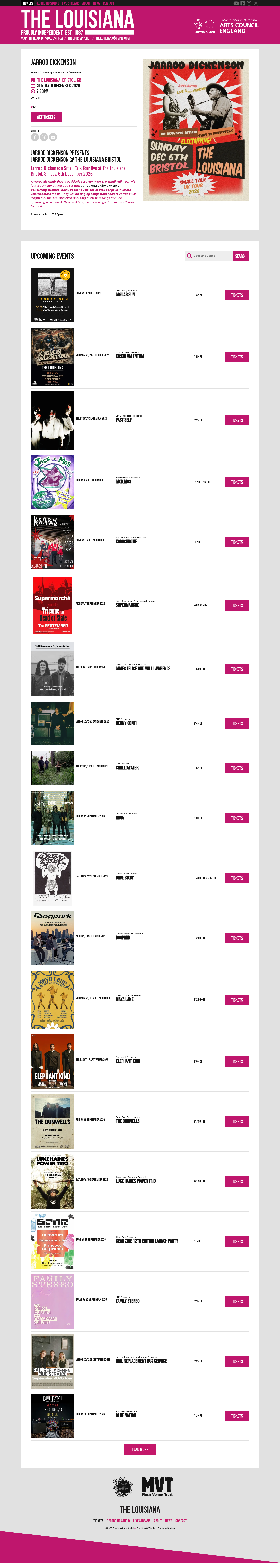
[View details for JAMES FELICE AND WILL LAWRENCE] (53, 669)
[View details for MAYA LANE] (53, 1000)
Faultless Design (166, 1528)
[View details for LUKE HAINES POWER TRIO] (53, 1181)
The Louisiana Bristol (123, 1528)
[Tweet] (44, 137)
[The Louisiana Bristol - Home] (78, 22)
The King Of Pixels (146, 1528)
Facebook (242, 3)
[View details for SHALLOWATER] (53, 768)
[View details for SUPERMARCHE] (53, 605)
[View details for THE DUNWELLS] (53, 1121)
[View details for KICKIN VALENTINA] (53, 357)
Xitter (255, 3)
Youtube (236, 3)
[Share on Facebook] (35, 137)
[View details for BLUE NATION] (53, 1416)
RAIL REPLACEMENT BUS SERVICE (141, 1360)
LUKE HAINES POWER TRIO (136, 1180)
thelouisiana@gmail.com (113, 38)
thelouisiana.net (79, 38)
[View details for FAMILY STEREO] (53, 1301)
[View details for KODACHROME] (53, 542)
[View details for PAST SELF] (53, 420)
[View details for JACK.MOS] (53, 482)
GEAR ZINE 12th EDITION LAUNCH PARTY (147, 1240)
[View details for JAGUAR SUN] (53, 295)
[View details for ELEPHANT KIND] (53, 1061)
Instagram (249, 3)
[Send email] (53, 137)
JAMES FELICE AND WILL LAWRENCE (143, 668)
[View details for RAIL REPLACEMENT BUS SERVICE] (53, 1361)
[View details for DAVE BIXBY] (53, 878)
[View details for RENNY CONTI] (53, 723)
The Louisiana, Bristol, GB (58, 80)
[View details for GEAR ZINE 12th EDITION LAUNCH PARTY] (53, 1241)
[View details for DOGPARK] (53, 938)
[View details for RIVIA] (53, 818)
